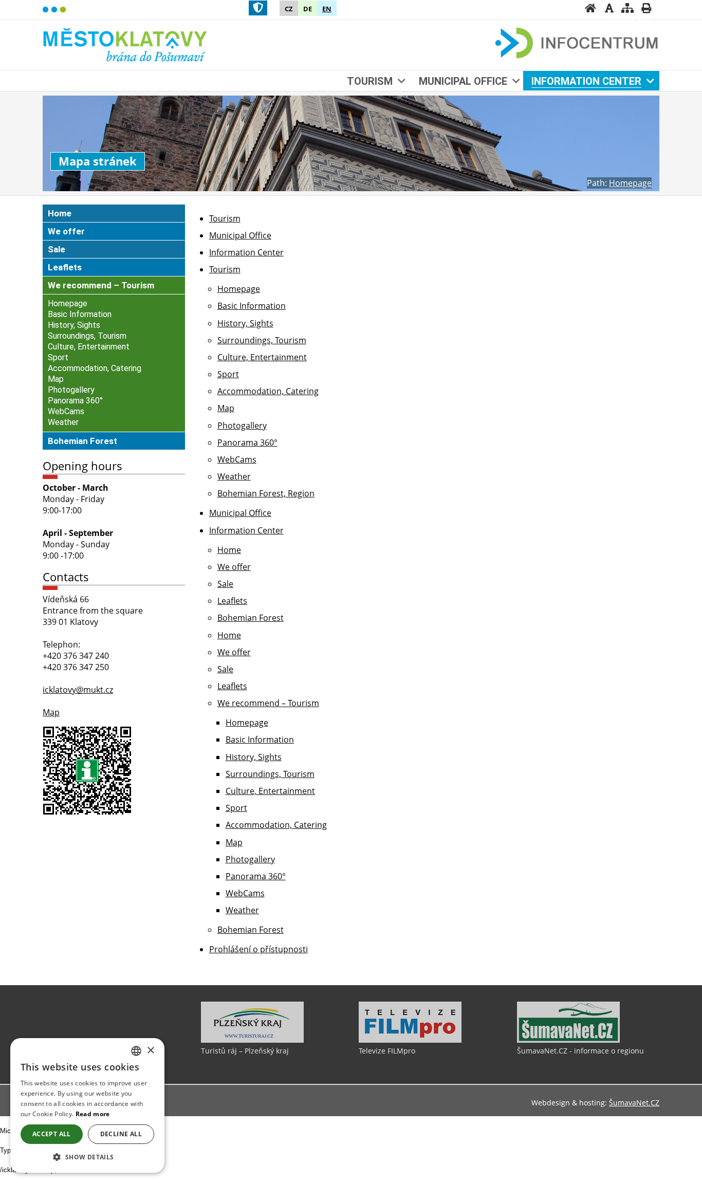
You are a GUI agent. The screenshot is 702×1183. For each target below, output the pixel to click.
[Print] (646, 9)
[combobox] (136, 1051)
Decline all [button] (121, 1134)
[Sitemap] (627, 9)
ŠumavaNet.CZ (634, 1102)
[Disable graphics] (609, 9)
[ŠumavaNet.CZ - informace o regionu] (568, 1040)
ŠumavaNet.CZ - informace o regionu (580, 1051)
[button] (87, 1156)
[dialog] (87, 1105)
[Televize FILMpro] (410, 1040)
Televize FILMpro (387, 1051)
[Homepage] (590, 9)
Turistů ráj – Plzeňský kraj (245, 1051)
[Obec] (126, 43)
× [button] (150, 1051)
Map (51, 712)
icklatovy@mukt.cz (78, 689)
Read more (93, 1114)
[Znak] (258, 8)
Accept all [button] (51, 1134)
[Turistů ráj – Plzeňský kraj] (252, 1040)
